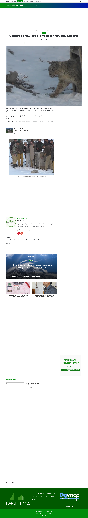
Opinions (37, 5)
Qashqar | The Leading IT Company (47, 513)
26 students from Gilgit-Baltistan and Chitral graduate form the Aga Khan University (14, 481)
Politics (55, 5)
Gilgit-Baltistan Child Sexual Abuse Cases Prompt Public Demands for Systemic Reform (40, 1)
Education (43, 5)
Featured (34, 30)
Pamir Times (22, 218)
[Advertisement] (44, 19)
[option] (31, 266)
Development (49, 5)
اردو (59, 5)
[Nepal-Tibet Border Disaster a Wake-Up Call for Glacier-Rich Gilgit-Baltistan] (9, 130)
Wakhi (63, 5)
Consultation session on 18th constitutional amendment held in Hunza (34, 385)
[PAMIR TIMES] (15, 5)
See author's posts (23, 229)
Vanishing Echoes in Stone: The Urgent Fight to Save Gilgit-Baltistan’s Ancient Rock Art (31, 266)
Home (33, 5)
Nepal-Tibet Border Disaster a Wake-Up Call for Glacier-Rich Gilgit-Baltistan (21, 130)
